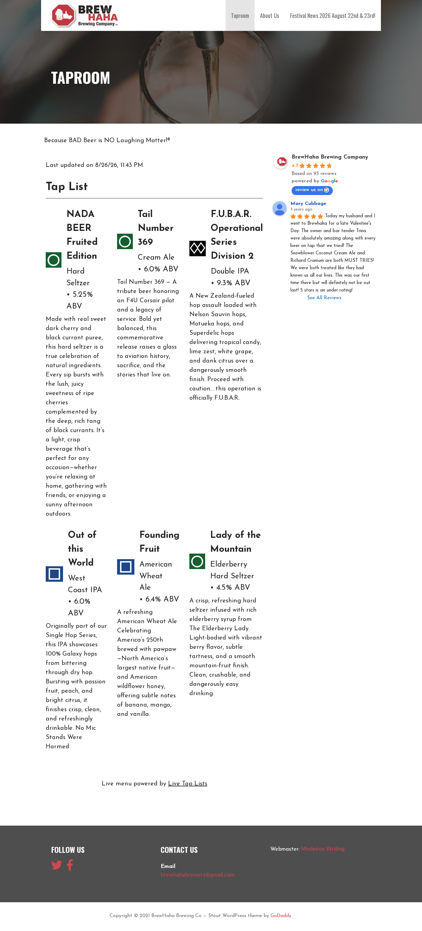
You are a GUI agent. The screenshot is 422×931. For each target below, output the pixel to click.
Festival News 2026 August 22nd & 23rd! (332, 15)
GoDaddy (281, 915)
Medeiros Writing (322, 849)
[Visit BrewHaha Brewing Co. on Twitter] (56, 867)
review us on (309, 189)
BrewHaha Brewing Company (330, 157)
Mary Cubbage (308, 203)
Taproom (240, 15)
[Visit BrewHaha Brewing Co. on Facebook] (70, 867)
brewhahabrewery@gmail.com (198, 875)
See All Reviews (324, 297)
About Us (269, 15)
